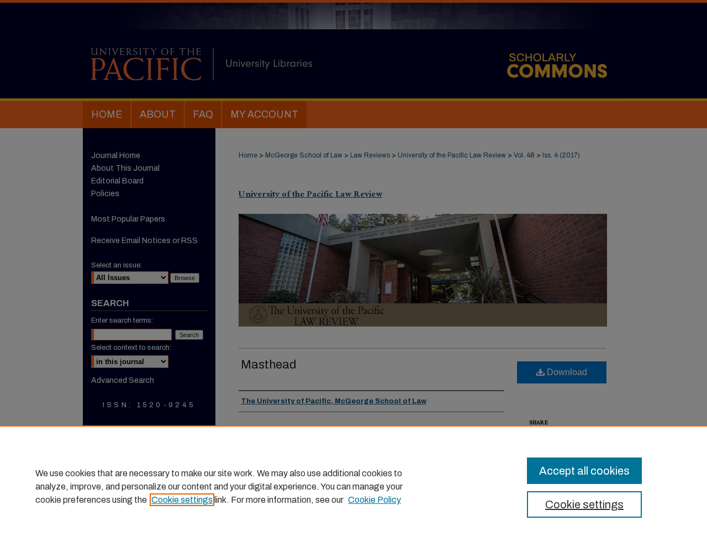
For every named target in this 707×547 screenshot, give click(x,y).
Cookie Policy (374, 499)
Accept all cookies (584, 471)
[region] (353, 486)
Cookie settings (182, 499)
